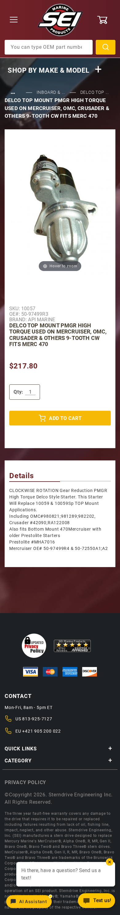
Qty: (18, 392)
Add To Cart (65, 418)
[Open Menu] (14, 20)
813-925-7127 (37, 718)
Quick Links (21, 749)
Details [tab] (21, 475)
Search (105, 47)
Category (18, 761)
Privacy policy (25, 782)
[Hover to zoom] (60, 205)
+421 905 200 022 (41, 731)
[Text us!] (96, 902)
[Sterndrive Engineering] (60, 19)
